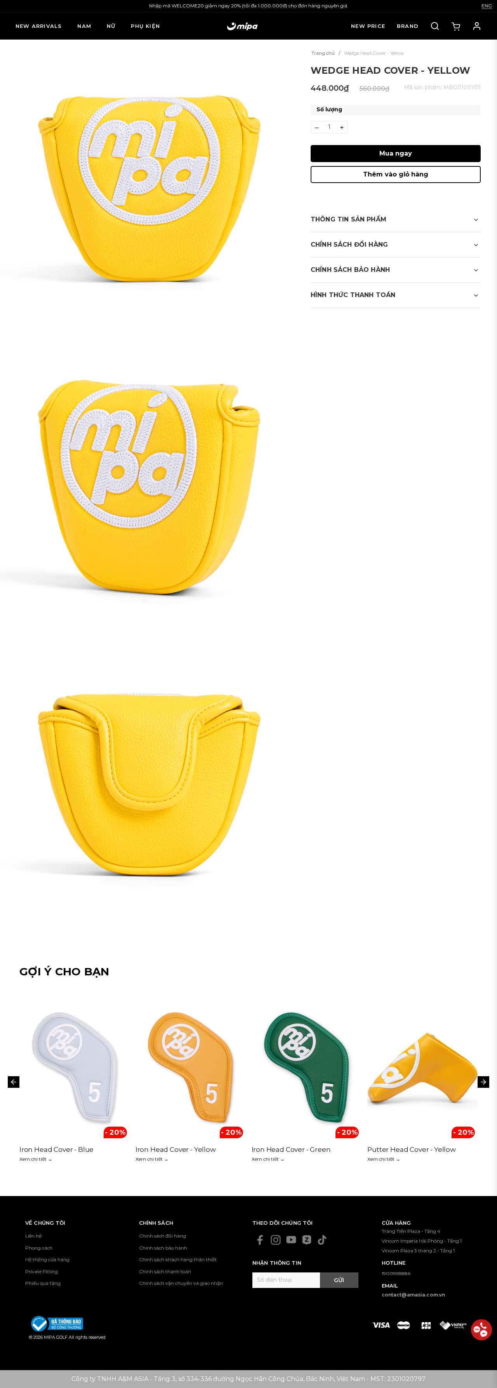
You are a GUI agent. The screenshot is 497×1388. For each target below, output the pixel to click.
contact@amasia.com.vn (413, 1295)
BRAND (408, 26)
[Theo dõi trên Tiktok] (322, 1240)
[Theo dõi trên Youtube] (291, 1240)
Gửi (339, 1280)
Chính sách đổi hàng (162, 1236)
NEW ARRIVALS (39, 26)
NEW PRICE (368, 26)
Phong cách (38, 1248)
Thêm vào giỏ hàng (395, 174)
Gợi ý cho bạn (64, 971)
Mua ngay (395, 153)
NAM (84, 26)
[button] (396, 219)
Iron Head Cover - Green (59, 1149)
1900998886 (396, 1273)
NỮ (111, 26)
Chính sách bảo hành (163, 1248)
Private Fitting (41, 1271)
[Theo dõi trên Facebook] (260, 1240)
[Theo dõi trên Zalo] (307, 1240)
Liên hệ (33, 1236)
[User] (476, 26)
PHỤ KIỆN (145, 26)
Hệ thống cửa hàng (47, 1259)
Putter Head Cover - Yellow (180, 1149)
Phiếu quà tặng (43, 1283)
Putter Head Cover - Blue (293, 1149)
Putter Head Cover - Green (411, 1149)
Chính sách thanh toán (165, 1271)
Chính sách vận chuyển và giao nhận (181, 1283)
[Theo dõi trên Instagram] (275, 1240)
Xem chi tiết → (35, 1159)
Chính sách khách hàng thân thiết (178, 1259)
